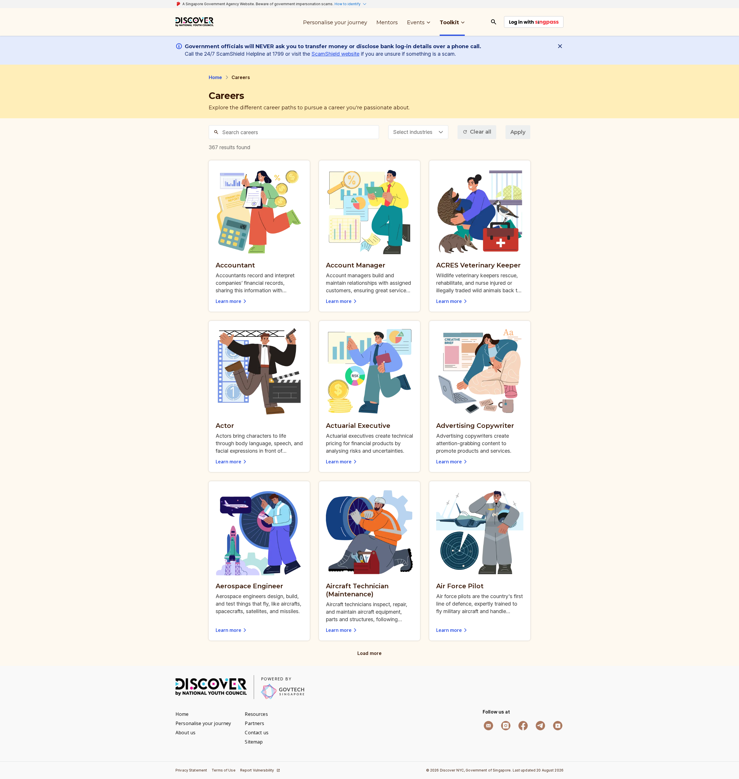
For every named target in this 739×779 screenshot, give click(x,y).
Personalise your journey (203, 723)
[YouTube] (557, 725)
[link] (195, 22)
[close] (561, 46)
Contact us (256, 732)
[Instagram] (506, 725)
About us (185, 732)
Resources (256, 714)
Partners (254, 723)
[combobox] (418, 132)
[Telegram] (540, 725)
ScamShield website (335, 54)
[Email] (488, 725)
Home (215, 77)
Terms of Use (224, 770)
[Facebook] (523, 725)
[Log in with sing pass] (533, 22)
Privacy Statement (191, 770)
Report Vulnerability (257, 770)
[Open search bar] (493, 22)
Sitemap (254, 742)
